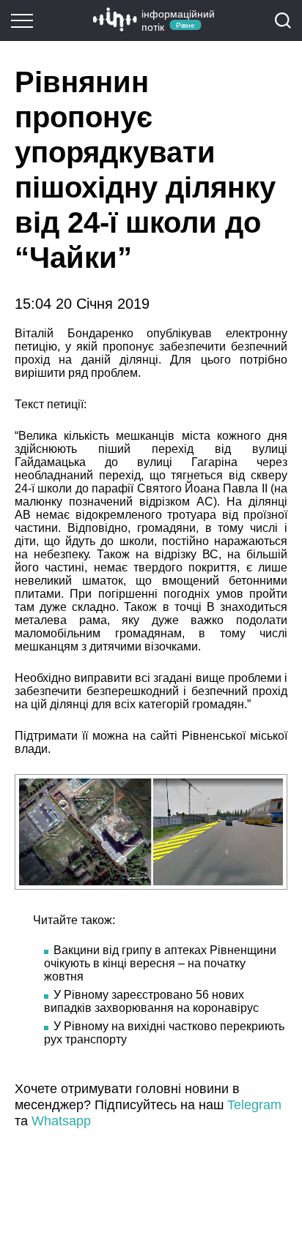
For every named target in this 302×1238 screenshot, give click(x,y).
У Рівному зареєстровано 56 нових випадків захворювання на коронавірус (151, 1001)
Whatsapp (61, 1121)
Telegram (254, 1105)
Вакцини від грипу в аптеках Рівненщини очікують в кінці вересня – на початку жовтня (160, 963)
